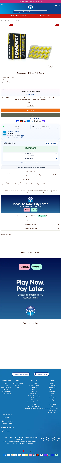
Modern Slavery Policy (34, 396)
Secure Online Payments (34, 406)
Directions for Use (30, 224)
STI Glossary (34, 383)
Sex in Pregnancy (52, 396)
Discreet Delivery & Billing (34, 402)
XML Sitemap (34, 398)
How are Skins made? (18, 383)
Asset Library (7, 417)
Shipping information (30, 228)
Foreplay (52, 389)
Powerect (20, 21)
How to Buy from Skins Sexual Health (34, 408)
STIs (52, 406)
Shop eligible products (30, 94)
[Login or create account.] (59, 5)
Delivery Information (7, 430)
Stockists (34, 389)
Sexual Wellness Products (11, 21)
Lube (6, 385)
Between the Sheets (34, 385)
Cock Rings (52, 383)
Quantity (30, 102)
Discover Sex (34, 391)
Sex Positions (52, 398)
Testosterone (52, 410)
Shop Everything (6, 394)
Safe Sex (52, 394)
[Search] (46, 12)
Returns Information (7, 432)
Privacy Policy (34, 394)
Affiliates (34, 404)
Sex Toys (6, 389)
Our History (18, 385)
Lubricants (52, 391)
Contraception (52, 387)
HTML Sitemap (34, 400)
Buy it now (30, 115)
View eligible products (45, 15)
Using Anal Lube (52, 412)
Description (30, 221)
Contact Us (34, 387)
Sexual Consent (52, 402)
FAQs (18, 387)
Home (2, 21)
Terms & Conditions (8, 424)
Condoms (6, 383)
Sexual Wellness (6, 391)
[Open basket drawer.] (56, 5)
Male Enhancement (6, 387)
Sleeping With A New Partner (52, 408)
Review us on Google (42, 374)
